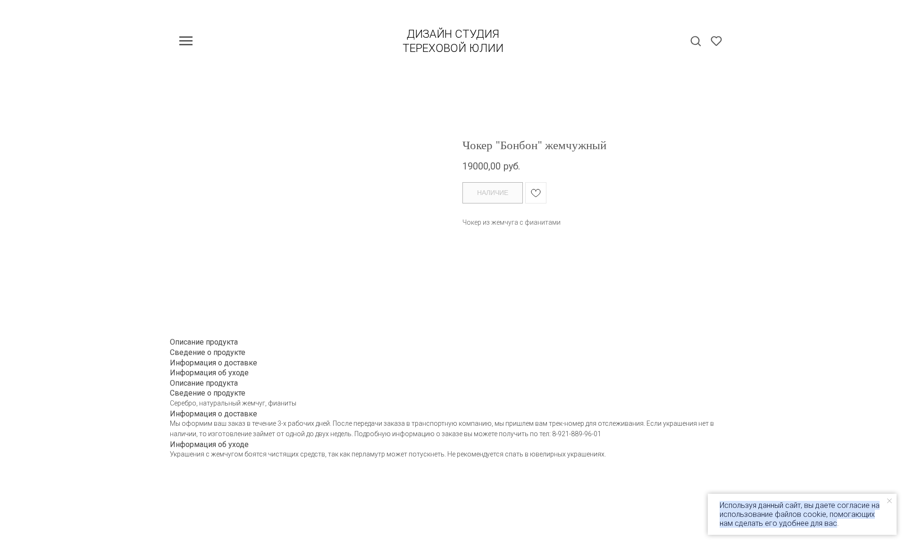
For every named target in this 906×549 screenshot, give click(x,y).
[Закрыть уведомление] (889, 501)
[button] (695, 40)
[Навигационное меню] (186, 41)
